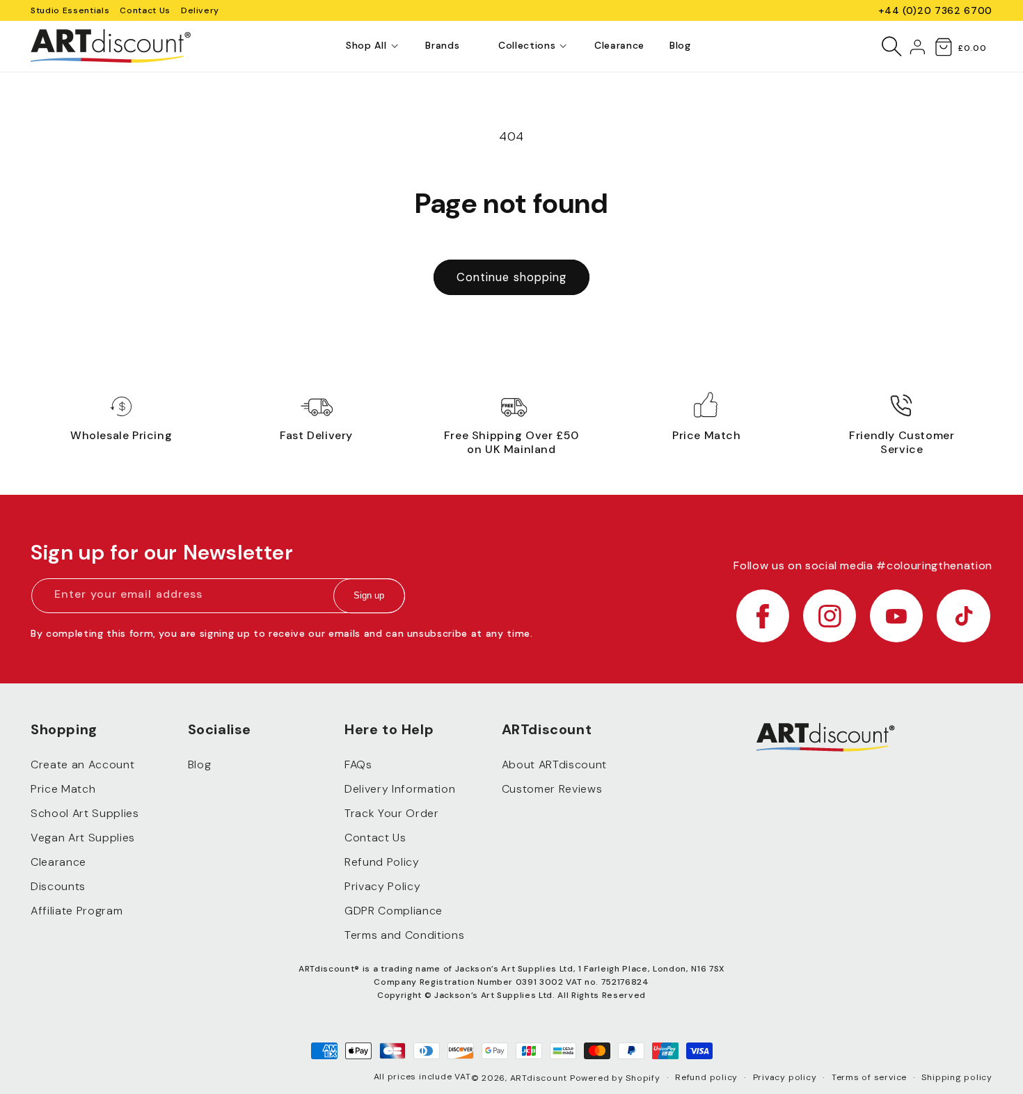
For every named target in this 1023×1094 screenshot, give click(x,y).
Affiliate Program (76, 910)
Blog (200, 764)
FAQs (358, 764)
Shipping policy (956, 1077)
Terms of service (869, 1077)
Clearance (58, 862)
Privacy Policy (382, 886)
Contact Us (145, 10)
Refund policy (706, 1077)
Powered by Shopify (615, 1078)
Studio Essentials (70, 10)
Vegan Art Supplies (83, 837)
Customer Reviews (552, 789)
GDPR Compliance (393, 910)
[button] (366, 46)
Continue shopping (512, 277)
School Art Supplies (85, 813)
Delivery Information (399, 789)
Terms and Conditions (404, 935)
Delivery (200, 10)
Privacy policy (785, 1077)
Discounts (58, 886)
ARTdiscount (540, 1078)
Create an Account (82, 764)
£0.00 (972, 48)
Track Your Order (391, 813)
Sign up (369, 596)
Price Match (63, 789)
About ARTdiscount (554, 764)
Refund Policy (382, 862)
